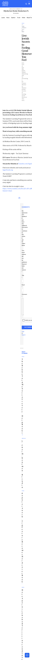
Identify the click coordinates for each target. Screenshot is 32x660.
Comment (24, 295)
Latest (3, 18)
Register (24, 335)
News (7, 18)
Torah (18, 18)
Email (23, 286)
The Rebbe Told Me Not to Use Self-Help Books (22, 396)
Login (23, 331)
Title (23, 276)
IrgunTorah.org (8, 170)
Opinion (13, 18)
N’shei (23, 18)
